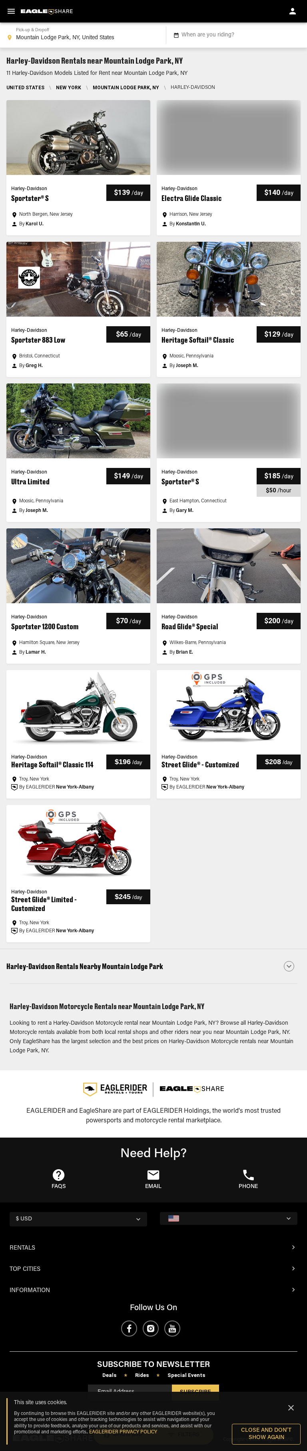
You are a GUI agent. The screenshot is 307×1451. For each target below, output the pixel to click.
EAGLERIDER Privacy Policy (123, 1432)
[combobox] (81, 35)
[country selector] (228, 1218)
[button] (78, 167)
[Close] (291, 1407)
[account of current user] (292, 11)
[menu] (11, 11)
